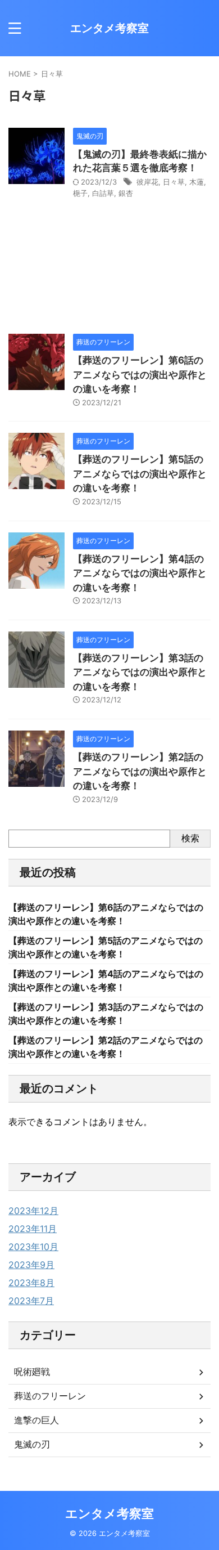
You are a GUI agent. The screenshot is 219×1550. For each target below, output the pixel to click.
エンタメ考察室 (109, 28)
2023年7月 (31, 1300)
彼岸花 (147, 181)
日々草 (174, 181)
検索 (190, 838)
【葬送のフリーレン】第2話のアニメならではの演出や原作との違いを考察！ (140, 771)
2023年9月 (31, 1264)
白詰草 (103, 193)
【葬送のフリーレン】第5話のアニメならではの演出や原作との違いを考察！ (140, 474)
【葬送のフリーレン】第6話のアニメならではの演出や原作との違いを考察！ (140, 375)
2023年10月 (33, 1246)
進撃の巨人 (36, 1420)
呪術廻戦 (32, 1371)
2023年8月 (31, 1282)
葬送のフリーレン (50, 1395)
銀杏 (125, 193)
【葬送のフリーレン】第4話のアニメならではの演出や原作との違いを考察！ (140, 573)
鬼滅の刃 (32, 1444)
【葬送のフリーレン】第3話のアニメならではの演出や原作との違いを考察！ (140, 672)
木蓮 (196, 181)
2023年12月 (33, 1210)
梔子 (80, 193)
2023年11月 (32, 1228)
